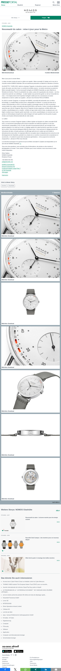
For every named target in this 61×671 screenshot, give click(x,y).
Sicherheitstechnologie (9, 638)
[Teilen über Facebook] (5, 669)
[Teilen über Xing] (35, 669)
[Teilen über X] (15, 669)
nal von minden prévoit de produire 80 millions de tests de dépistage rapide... (24, 595)
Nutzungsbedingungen (36, 659)
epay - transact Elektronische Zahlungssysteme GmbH (18, 615)
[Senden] (56, 669)
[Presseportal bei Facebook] (11, 655)
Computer (5, 623)
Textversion (33, 663)
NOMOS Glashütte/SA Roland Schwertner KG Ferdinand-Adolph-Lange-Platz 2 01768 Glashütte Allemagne (11, 168)
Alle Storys (14, 17)
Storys (3, 5)
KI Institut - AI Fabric (8, 618)
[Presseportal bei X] (13, 655)
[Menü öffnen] (58, 2)
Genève (4, 185)
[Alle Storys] (30, 14)
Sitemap (4, 667)
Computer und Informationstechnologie (14, 635)
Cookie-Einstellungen (8, 665)
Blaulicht (20, 5)
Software (5, 629)
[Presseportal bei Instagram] (15, 655)
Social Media (33, 665)
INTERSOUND (7, 603)
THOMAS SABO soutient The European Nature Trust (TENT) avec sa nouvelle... (25, 584)
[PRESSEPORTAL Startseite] (9, 2)
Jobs (31, 661)
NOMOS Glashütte (7, 26)
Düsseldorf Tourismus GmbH (11, 597)
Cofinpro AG (6, 609)
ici (20, 143)
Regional (37, 5)
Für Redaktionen (34, 657)
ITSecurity (6, 626)
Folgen (44, 17)
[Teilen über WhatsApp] (25, 669)
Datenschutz (5, 663)
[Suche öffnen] (54, 2)
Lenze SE (5, 600)
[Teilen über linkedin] (46, 669)
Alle (57, 510)
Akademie (5, 661)
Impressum (5, 657)
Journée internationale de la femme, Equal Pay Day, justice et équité (22, 587)
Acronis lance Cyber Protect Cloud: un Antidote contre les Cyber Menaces (23, 581)
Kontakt (4, 659)
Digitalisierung (7, 620)
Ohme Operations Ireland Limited (12, 606)
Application (6, 632)
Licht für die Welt (7, 612)
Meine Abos (56, 5)
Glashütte (11, 185)
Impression (5, 175)
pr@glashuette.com (7, 161)
